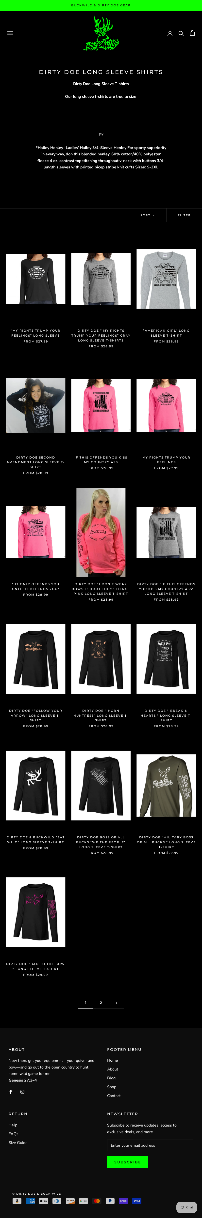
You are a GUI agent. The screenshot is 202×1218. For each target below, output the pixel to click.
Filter (184, 215)
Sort (146, 215)
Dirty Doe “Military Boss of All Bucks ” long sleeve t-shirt (166, 842)
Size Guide (18, 1142)
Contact (114, 1096)
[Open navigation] (10, 33)
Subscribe (127, 1162)
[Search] (181, 33)
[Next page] (116, 1003)
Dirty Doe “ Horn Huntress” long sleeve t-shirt (101, 715)
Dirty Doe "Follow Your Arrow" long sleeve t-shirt (35, 715)
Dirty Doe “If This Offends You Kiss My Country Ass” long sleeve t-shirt (166, 589)
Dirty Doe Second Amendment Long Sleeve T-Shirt (36, 462)
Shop (111, 1087)
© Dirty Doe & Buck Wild (37, 1193)
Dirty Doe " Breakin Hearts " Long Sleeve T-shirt (166, 715)
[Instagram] (22, 1091)
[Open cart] (192, 33)
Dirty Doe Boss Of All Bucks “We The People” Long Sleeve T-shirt (101, 842)
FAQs (13, 1134)
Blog (111, 1078)
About (112, 1069)
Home (112, 1060)
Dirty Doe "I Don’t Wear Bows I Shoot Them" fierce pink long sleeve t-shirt (101, 589)
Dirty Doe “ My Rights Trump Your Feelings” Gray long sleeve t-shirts (101, 335)
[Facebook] (11, 1091)
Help (13, 1125)
